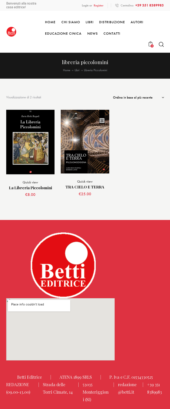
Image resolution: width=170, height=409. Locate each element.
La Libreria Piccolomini (30, 187)
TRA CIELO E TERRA (85, 186)
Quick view (30, 182)
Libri (77, 70)
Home (66, 70)
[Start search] (161, 44)
